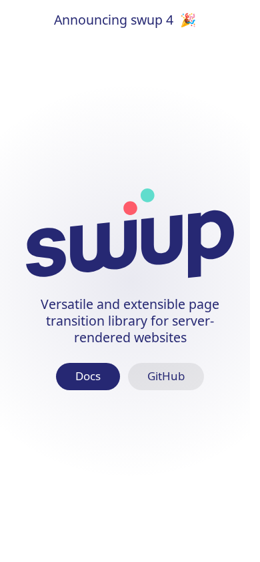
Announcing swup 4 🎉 (125, 20)
